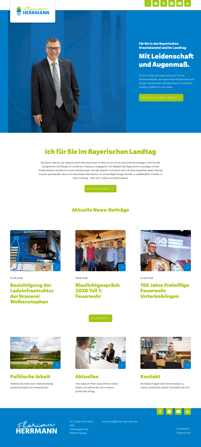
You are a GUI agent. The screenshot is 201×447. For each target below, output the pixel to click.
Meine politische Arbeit (159, 97)
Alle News (98, 318)
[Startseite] (32, 11)
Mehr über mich (98, 188)
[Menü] (148, 3)
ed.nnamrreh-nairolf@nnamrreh (119, 421)
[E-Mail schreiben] (155, 3)
